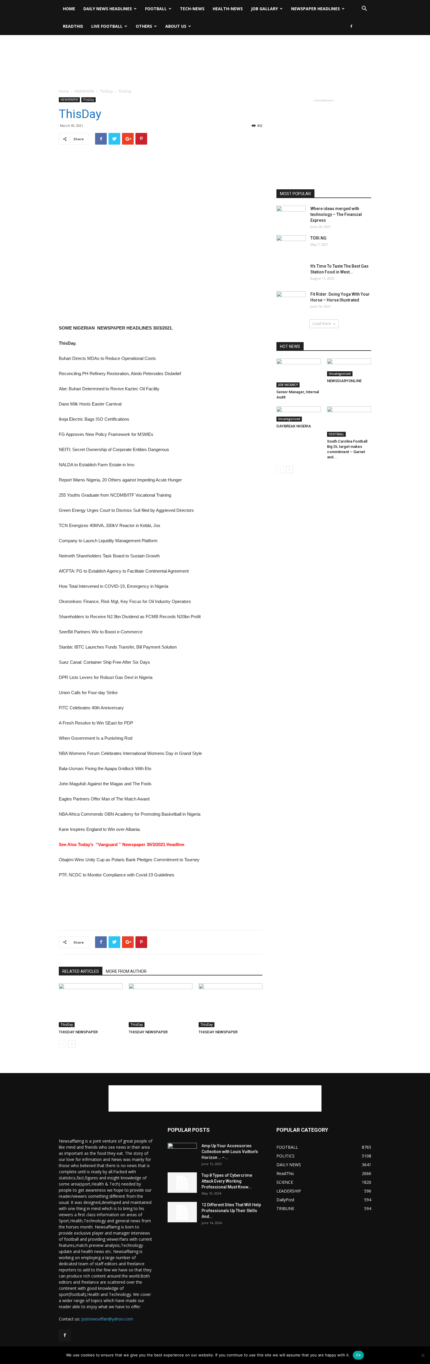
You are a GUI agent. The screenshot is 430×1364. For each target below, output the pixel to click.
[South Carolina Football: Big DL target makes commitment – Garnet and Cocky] (349, 421)
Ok (358, 1355)
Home (69, 8)
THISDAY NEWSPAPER (78, 1032)
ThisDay (106, 91)
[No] (423, 1355)
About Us (175, 26)
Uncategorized (340, 374)
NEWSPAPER (84, 91)
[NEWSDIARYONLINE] (349, 367)
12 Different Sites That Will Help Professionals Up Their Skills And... (231, 1210)
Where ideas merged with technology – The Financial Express (336, 214)
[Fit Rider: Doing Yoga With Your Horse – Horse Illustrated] (291, 301)
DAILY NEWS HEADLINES (107, 8)
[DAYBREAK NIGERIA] (298, 414)
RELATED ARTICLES (80, 971)
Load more (322, 323)
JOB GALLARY (264, 8)
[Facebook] (351, 26)
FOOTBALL (156, 8)
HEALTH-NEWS (228, 8)
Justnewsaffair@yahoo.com (107, 1319)
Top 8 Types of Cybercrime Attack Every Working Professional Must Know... (227, 1181)
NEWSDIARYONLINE (344, 381)
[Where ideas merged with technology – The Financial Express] (291, 216)
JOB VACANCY (288, 385)
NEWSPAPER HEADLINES (315, 8)
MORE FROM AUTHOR (126, 971)
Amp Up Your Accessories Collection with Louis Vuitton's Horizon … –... (230, 1151)
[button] (364, 9)
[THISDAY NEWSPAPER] (91, 1005)
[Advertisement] (215, 55)
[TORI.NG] (291, 244)
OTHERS (144, 26)
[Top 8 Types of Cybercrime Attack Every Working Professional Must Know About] (182, 1182)
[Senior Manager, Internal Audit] (298, 372)
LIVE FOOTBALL (107, 26)
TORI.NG (318, 238)
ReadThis (73, 26)
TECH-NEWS (192, 8)
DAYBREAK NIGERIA (293, 426)
